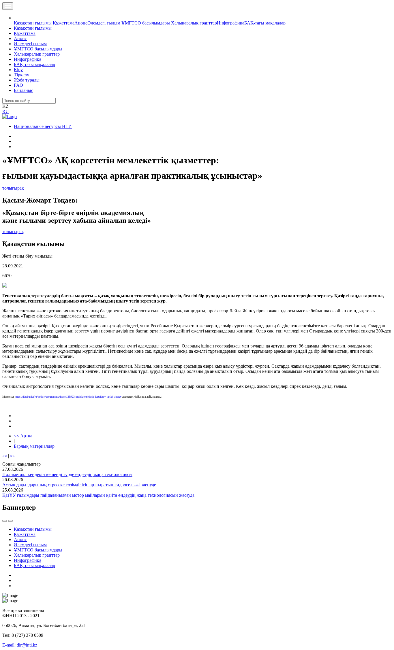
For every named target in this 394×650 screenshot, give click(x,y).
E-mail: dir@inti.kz (19, 645)
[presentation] (4, 521)
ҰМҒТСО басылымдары (146, 22)
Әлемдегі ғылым (104, 22)
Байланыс (23, 90)
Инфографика (230, 22)
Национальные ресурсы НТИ (43, 126)
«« (4, 456)
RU (5, 111)
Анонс (80, 22)
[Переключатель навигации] (7, 6)
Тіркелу (21, 74)
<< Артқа (23, 435)
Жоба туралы (27, 80)
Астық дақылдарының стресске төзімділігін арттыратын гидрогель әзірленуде (79, 484)
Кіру (18, 69)
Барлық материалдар (34, 446)
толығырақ (13, 188)
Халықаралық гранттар (194, 22)
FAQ (18, 85)
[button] (17, 17)
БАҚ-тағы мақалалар (265, 22)
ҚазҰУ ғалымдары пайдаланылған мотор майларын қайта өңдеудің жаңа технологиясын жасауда (98, 495)
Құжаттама (63, 22)
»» (12, 456)
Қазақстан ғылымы (33, 22)
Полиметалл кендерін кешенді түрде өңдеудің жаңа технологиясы (67, 474)
